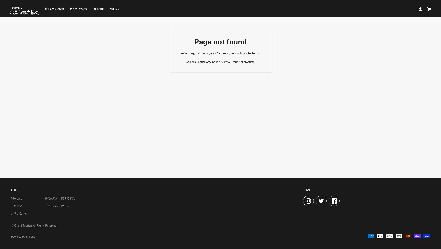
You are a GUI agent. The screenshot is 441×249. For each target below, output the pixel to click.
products (249, 62)
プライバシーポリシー (58, 206)
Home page (211, 62)
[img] (308, 201)
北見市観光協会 (24, 12)
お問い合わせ (19, 213)
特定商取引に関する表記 (60, 198)
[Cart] (429, 9)
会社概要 (16, 206)
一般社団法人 (16, 8)
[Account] (420, 9)
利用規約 (16, 198)
